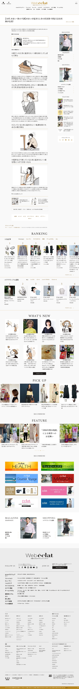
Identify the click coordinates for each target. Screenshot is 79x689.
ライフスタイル (47, 7)
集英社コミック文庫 (8, 636)
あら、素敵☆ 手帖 (20, 593)
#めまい (30, 218)
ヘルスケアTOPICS (21, 583)
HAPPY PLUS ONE (55, 633)
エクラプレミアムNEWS (21, 601)
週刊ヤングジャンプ (19, 629)
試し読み (38, 9)
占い (34, 9)
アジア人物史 (7, 657)
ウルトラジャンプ (18, 639)
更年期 (27, 583)
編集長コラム (29, 9)
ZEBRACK (6, 629)
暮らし (39, 590)
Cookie (40, 631)
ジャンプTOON (7, 627)
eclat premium (54, 662)
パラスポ (65, 625)
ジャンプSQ (7, 620)
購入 (58, 60)
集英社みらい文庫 (42, 648)
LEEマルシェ (54, 658)
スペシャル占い (32, 596)
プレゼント (27, 603)
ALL (57, 239)
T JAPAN (53, 631)
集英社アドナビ (66, 648)
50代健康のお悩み (47, 583)
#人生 (24, 216)
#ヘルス (20, 216)
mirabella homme (55, 666)
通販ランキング (30, 601)
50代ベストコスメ (40, 580)
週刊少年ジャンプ (7, 618)
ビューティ (34, 7)
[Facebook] (63, 140)
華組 (43, 239)
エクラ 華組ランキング (32, 587)
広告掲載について (8, 674)
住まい (26, 585)
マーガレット (29, 627)
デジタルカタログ (37, 601)
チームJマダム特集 (21, 591)
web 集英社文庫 (7, 654)
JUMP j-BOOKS (30, 650)
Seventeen (54, 618)
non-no (53, 620)
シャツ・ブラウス (45, 279)
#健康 (15, 216)
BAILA (53, 622)
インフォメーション (20, 603)
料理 (47, 590)
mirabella (53, 664)
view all (68, 275)
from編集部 (50, 9)
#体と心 (37, 216)
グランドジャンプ (18, 637)
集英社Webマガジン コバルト (32, 654)
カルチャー (36, 585)
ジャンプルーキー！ (8, 631)
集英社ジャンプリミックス (20, 625)
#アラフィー (43, 216)
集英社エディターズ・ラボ (67, 650)
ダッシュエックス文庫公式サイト (32, 652)
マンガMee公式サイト (31, 631)
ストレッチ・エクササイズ (33, 583)
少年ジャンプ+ (7, 625)
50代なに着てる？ (37, 578)
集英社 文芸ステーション (9, 652)
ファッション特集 (44, 578)
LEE (52, 627)
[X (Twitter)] (60, 140)
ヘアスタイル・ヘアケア (21, 580)
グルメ (36, 590)
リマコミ (29, 633)
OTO (53, 648)
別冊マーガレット (30, 629)
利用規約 (30, 674)
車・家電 (18, 585)
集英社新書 (18, 656)
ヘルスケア (40, 7)
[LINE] (66, 140)
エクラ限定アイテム (61, 90)
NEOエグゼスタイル (31, 574)
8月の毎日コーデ (29, 578)
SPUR (53, 625)
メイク (35, 580)
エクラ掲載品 (60, 88)
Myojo (65, 618)
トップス (32, 279)
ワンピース (54, 279)
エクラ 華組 (53, 7)
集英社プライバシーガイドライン (23, 674)
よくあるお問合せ (14, 674)
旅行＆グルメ (30, 585)
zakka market (54, 668)
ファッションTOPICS (21, 578)
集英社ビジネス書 (19, 654)
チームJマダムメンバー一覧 (54, 590)
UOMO (53, 636)
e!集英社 (17, 662)
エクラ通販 (43, 9)
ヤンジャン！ (18, 634)
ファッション (28, 7)
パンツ (38, 279)
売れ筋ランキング (61, 86)
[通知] (72, 140)
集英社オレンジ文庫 (31, 648)
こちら (64, 678)
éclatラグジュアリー (20, 7)
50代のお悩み (41, 585)
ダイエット (41, 583)
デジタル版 (60, 58)
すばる (6, 648)
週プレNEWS (66, 620)
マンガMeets (41, 629)
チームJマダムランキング (65, 590)
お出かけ (32, 590)
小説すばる (6, 650)
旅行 (28, 590)
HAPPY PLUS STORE (55, 655)
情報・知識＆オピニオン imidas (21, 664)
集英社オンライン (54, 638)
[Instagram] (69, 140)
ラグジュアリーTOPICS (21, 574)
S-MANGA (7, 633)
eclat (53, 629)
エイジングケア (30, 580)
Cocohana (41, 633)
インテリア (43, 590)
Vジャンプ (6, 622)
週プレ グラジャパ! (66, 622)
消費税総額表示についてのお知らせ (38, 674)
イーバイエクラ (60, 92)
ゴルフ (22, 585)
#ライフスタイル (30, 216)
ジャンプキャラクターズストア (56, 653)
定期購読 (59, 56)
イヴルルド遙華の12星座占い (22, 596)
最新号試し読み (61, 54)
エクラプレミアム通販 (45, 601)
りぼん (29, 625)
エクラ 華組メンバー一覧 (22, 587)
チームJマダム (60, 7)
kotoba (17, 660)
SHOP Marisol (54, 660)
